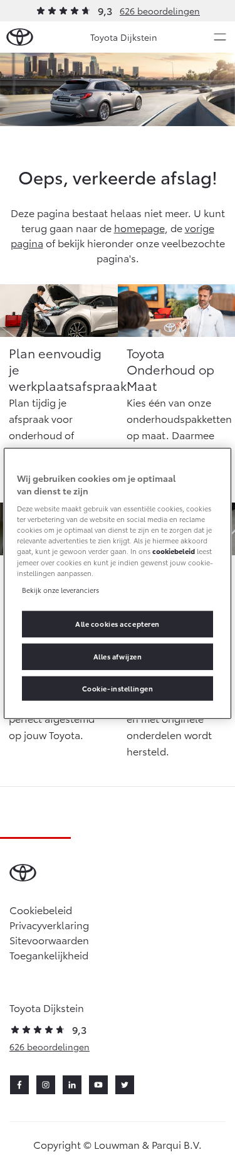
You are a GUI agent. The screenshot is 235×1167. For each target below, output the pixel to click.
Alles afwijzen (117, 656)
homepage (139, 227)
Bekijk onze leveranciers (60, 589)
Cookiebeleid (40, 909)
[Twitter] (125, 1085)
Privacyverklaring (49, 924)
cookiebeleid (173, 551)
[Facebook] (19, 1085)
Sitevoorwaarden (49, 939)
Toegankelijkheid (48, 954)
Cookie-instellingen (118, 688)
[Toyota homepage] (19, 37)
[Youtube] (98, 1085)
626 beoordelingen (160, 10)
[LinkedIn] (72, 1085)
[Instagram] (46, 1085)
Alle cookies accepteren (117, 623)
